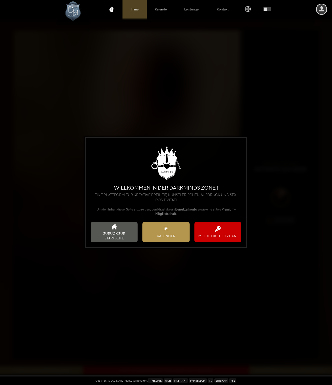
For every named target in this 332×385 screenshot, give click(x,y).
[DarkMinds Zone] (73, 11)
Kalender (161, 9)
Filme (135, 9)
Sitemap (221, 380)
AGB (168, 380)
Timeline (155, 380)
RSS (232, 380)
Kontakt (223, 9)
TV (210, 380)
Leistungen (192, 9)
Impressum (198, 380)
